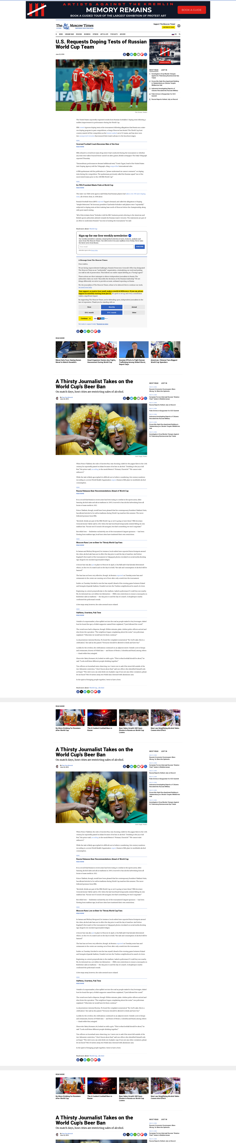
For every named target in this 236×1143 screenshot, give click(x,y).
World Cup (93, 229)
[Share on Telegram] (131, 54)
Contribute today (168, 27)
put (93, 565)
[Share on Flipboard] (142, 54)
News (61, 34)
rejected (100, 202)
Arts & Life (104, 34)
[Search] (179, 34)
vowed (82, 127)
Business (87, 34)
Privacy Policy (94, 250)
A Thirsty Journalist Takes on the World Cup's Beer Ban (94, 384)
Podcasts (114, 34)
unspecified (114, 166)
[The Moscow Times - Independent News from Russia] (74, 26)
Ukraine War (69, 34)
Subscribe (139, 246)
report (113, 480)
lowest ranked (112, 133)
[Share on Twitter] (128, 54)
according (94, 469)
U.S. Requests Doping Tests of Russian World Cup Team (101, 44)
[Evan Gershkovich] (57, 398)
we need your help (85, 287)
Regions (79, 34)
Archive (122, 34)
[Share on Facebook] (124, 54)
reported (120, 575)
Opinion (95, 34)
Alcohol (101, 688)
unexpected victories (86, 136)
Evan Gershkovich (67, 397)
